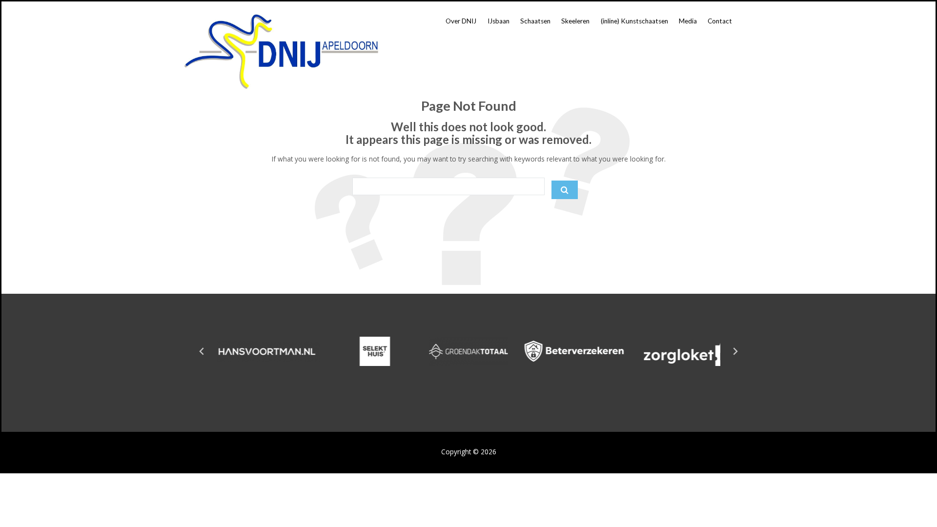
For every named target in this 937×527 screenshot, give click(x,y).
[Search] (564, 190)
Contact (720, 21)
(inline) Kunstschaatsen (634, 21)
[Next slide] (735, 351)
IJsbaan (498, 21)
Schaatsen (535, 21)
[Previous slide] (202, 351)
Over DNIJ (461, 21)
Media (688, 21)
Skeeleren (575, 21)
